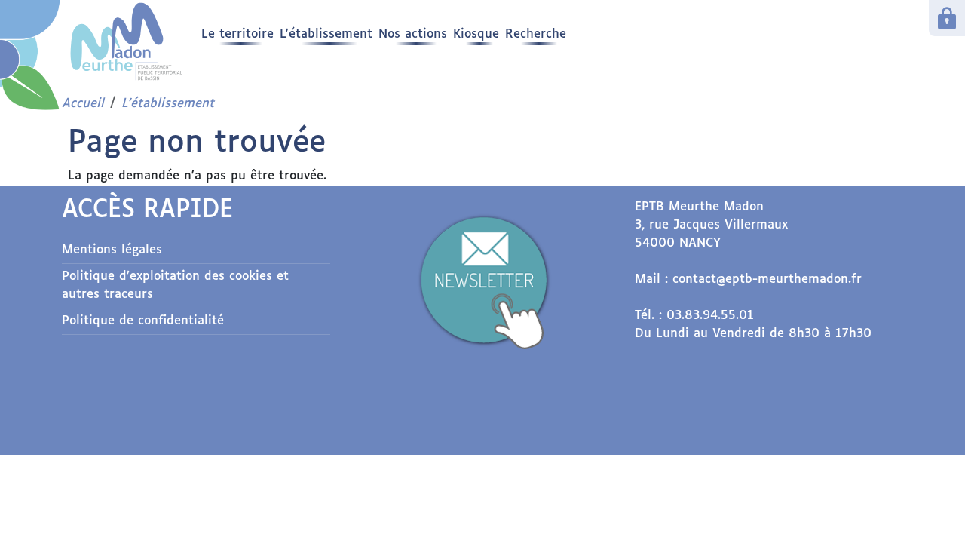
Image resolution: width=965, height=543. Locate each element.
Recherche (535, 34)
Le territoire (237, 34)
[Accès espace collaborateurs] (947, 18)
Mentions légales (112, 250)
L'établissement (326, 34)
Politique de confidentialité (143, 320)
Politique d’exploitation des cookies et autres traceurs (175, 285)
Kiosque (476, 34)
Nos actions (412, 34)
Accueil (83, 103)
